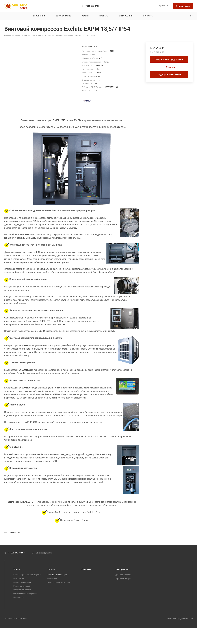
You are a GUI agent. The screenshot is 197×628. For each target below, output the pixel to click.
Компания (86, 569)
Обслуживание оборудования (25, 594)
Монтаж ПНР (18, 579)
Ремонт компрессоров (22, 582)
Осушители (52, 579)
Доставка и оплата (123, 575)
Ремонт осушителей (21, 586)
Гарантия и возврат (123, 579)
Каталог (51, 569)
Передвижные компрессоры (58, 582)
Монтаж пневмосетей (22, 590)
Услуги (16, 569)
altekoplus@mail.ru (44, 553)
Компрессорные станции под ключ (27, 575)
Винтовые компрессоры (57, 575)
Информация (122, 569)
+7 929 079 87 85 (91, 6)
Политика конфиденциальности (180, 619)
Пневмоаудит (18, 597)
